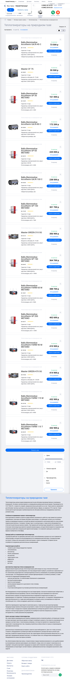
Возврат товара (27, 663)
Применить (54, 489)
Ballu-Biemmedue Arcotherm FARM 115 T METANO (32, 426)
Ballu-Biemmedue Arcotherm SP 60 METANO (29, 150)
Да (10, 10)
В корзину (54, 55)
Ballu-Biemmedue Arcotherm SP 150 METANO (29, 259)
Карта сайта (25, 666)
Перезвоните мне (58, 7)
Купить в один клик (54, 51)
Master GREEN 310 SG (31, 232)
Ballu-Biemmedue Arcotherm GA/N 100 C (31, 178)
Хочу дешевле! (54, 47)
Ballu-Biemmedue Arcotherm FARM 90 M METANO (31, 344)
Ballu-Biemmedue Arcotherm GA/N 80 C (31, 123)
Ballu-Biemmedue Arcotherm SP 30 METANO (29, 95)
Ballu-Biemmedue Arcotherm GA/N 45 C (31, 43)
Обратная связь (27, 660)
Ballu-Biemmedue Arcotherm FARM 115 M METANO (32, 398)
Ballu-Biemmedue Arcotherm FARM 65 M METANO (31, 287)
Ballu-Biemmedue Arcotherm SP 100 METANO (29, 205)
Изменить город (23, 10)
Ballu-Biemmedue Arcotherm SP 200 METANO (29, 316)
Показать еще (35, 450)
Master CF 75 (27, 69)
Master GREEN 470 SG (31, 371)
